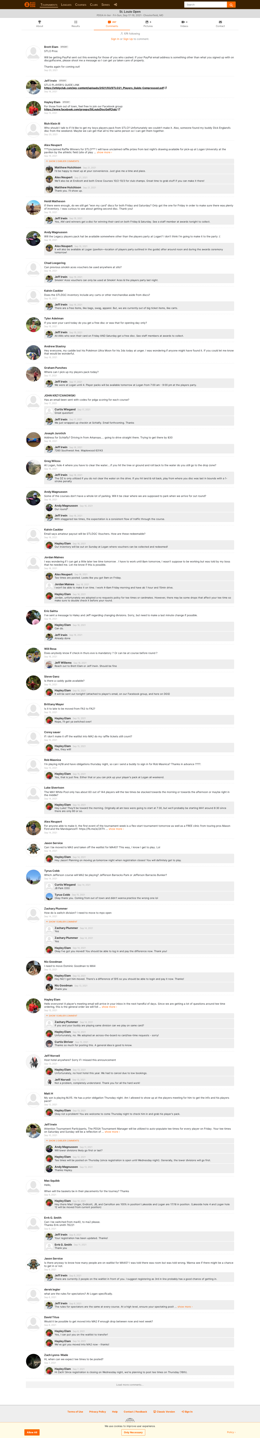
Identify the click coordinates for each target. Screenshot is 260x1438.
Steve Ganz (51, 676)
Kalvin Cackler (53, 290)
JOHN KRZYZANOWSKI (59, 395)
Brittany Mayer (54, 704)
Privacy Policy (97, 1411)
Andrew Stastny (55, 346)
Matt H (48, 1093)
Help (115, 1411)
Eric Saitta (51, 611)
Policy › (231, 1432)
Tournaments (49, 4)
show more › (104, 152)
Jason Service (53, 843)
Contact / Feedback (135, 1411)
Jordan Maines (54, 557)
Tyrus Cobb (52, 870)
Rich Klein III (52, 123)
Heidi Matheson (54, 201)
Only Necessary (133, 1432)
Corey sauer (52, 732)
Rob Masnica (52, 759)
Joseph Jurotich (55, 433)
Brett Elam (55, 46)
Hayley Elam (56, 102)
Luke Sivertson (54, 787)
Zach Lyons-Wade (56, 1355)
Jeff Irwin (55, 80)
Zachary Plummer (56, 908)
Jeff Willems (63, 662)
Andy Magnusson (55, 232)
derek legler (52, 1289)
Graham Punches (55, 367)
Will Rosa (50, 648)
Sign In (115, 38)
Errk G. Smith (52, 1217)
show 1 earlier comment (62, 921)
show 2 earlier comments (63, 161)
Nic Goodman (53, 961)
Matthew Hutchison (68, 167)
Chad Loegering (54, 263)
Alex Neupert (53, 145)
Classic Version (165, 1411)
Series (105, 4)
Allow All (32, 1432)
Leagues (66, 4)
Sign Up (128, 38)
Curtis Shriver (64, 1041)
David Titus (51, 1317)
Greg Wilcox (52, 461)
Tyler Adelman (54, 318)
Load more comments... (130, 1384)
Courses (80, 4)
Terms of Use (75, 1411)
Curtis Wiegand (65, 409)
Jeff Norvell (52, 1055)
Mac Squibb (52, 1180)
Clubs (94, 4)
